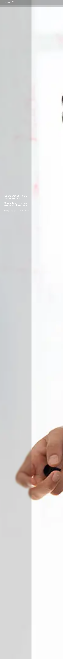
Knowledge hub (35, 2)
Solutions (13, 2)
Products (18, 2)
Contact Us (42, 2)
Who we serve (24, 2)
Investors (13, 1)
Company (29, 2)
